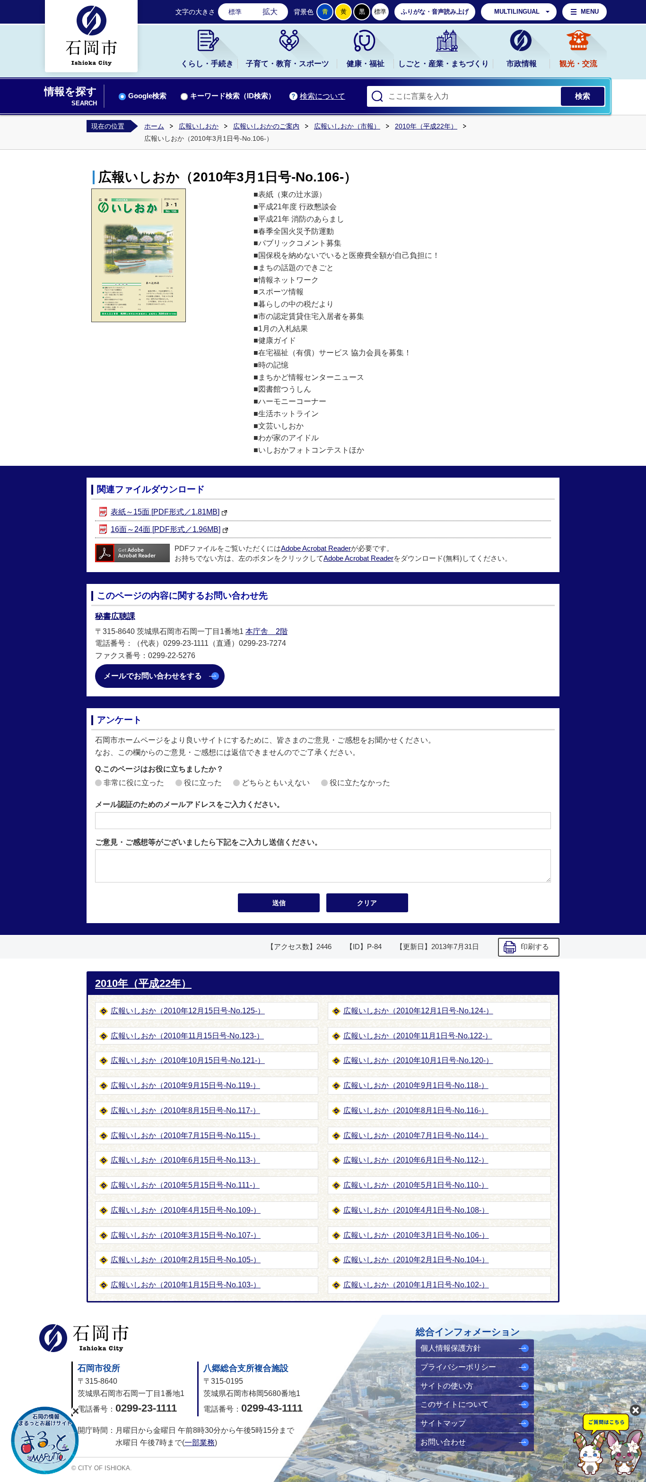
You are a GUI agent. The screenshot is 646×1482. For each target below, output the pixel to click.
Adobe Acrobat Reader (316, 548)
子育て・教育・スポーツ (287, 64)
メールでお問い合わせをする (153, 676)
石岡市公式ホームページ (84, 1338)
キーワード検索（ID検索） (232, 96)
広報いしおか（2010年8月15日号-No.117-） (185, 1110)
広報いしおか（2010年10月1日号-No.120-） (418, 1060)
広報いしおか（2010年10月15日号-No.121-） (188, 1060)
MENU (590, 11)
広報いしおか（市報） (347, 126)
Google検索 (147, 96)
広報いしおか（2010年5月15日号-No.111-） (185, 1185)
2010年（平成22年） (426, 126)
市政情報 (521, 64)
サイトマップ (443, 1423)
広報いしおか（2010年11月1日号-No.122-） (417, 1036)
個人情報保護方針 (450, 1348)
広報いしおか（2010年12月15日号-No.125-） (188, 1011)
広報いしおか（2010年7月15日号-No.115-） (185, 1135)
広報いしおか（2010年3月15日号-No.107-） (186, 1235)
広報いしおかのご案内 (266, 126)
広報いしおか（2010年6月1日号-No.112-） (416, 1160)
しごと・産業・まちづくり (443, 64)
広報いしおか (198, 126)
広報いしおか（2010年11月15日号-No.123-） (187, 1036)
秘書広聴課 (115, 616)
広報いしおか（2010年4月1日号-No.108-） (416, 1210)
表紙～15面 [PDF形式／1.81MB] (165, 512)
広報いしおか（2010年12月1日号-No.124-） (418, 1011)
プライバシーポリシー (458, 1367)
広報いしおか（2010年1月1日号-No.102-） (416, 1285)
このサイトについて (454, 1404)
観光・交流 (578, 64)
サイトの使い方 (446, 1386)
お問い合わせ (443, 1442)
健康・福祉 (365, 64)
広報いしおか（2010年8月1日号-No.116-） (416, 1110)
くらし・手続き (207, 64)
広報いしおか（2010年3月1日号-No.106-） (416, 1235)
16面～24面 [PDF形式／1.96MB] (165, 529)
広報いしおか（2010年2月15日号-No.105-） (186, 1260)
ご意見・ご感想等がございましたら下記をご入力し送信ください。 (208, 842)
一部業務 (199, 1443)
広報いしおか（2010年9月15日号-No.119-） (185, 1085)
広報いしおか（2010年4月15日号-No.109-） (186, 1210)
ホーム (154, 126)
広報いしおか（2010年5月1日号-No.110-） (416, 1185)
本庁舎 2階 (266, 631)
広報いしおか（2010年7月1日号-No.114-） (416, 1135)
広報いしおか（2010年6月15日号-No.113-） (185, 1160)
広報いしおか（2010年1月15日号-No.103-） (186, 1285)
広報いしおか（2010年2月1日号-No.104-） (416, 1260)
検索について (322, 96)
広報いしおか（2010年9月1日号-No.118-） (416, 1085)
